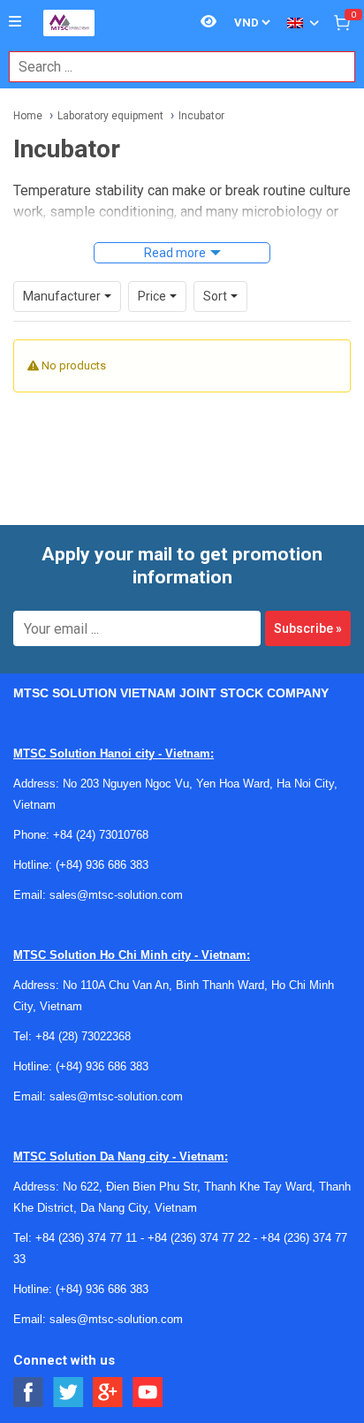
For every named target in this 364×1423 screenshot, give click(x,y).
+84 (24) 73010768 (100, 834)
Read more (175, 253)
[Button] (15, 22)
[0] (342, 22)
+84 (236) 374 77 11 (86, 1237)
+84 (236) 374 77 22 (199, 1237)
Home (27, 116)
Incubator (201, 116)
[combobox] (173, 66)
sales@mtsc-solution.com (116, 895)
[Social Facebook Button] (28, 1392)
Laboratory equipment (110, 116)
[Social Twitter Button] (68, 1392)
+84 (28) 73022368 (83, 1036)
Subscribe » (308, 628)
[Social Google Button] (108, 1392)
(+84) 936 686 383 (102, 864)
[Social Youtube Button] (148, 1392)
